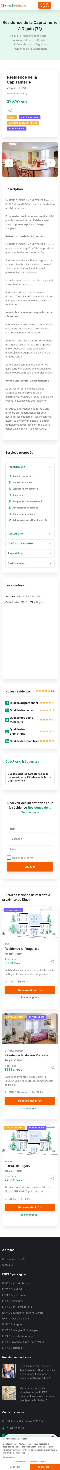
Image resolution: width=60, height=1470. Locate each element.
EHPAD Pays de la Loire (15, 1318)
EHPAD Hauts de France (16, 1283)
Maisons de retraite (35, 35)
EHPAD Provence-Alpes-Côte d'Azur (23, 1342)
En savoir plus (28, 997)
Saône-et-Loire (23, 44)
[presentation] (9, 163)
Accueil (14, 35)
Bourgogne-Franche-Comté (29, 40)
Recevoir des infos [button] (30, 990)
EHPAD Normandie (12, 1301)
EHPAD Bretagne (12, 1324)
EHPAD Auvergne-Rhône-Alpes (20, 1330)
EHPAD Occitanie (12, 1347)
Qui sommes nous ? (13, 1259)
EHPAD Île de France (14, 1295)
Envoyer (30, 866)
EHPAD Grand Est (12, 1289)
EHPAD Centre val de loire (17, 1306)
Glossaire (7, 1265)
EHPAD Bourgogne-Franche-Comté (22, 1312)
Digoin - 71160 (17, 88)
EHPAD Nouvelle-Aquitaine (17, 1336)
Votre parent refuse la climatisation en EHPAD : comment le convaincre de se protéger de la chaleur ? (37, 1394)
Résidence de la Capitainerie (30, 48)
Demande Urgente (23, 857)
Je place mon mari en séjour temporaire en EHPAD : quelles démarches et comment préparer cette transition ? (37, 1372)
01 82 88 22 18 (15, 1428)
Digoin (40, 44)
